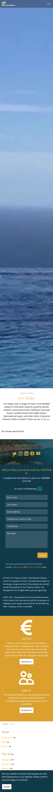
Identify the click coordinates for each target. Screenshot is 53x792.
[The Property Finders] (8, 3)
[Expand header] (49, 4)
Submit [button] (42, 555)
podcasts (45, 419)
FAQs (4, 742)
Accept (7, 786)
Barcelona (6, 764)
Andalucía (6, 759)
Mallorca (6, 768)
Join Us (5, 746)
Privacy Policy (17, 567)
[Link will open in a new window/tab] (14, 453)
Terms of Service (34, 567)
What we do (7, 737)
